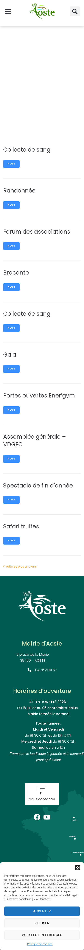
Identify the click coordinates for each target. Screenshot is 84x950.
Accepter (42, 911)
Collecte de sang (26, 150)
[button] (77, 867)
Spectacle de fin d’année (38, 486)
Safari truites (21, 527)
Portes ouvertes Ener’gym (39, 396)
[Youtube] (47, 816)
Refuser (42, 923)
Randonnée (19, 191)
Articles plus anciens (20, 566)
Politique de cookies (40, 944)
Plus (11, 164)
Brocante (16, 273)
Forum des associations (36, 232)
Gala (9, 355)
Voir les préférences (42, 935)
